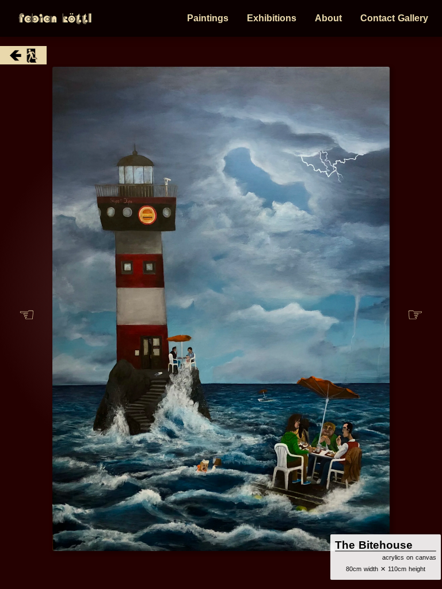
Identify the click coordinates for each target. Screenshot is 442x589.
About (328, 18)
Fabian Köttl (55, 18)
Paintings (207, 18)
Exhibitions (271, 18)
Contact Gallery (394, 18)
